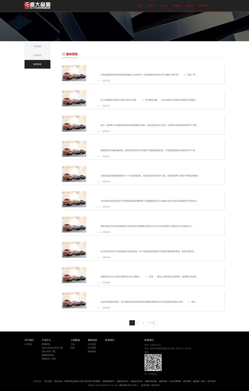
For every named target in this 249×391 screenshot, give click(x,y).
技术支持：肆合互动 (150, 385)
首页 (140, 6)
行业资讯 (92, 348)
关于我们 (151, 6)
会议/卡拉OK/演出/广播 (52, 348)
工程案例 (177, 6)
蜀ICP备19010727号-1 (128, 385)
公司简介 (28, 344)
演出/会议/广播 (48, 351)
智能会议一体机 (49, 359)
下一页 (152, 323)
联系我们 (203, 6)
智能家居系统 (48, 355)
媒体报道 (92, 351)
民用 (73, 348)
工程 (73, 344)
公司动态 (92, 344)
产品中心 (164, 6)
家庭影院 (46, 344)
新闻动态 (190, 6)
